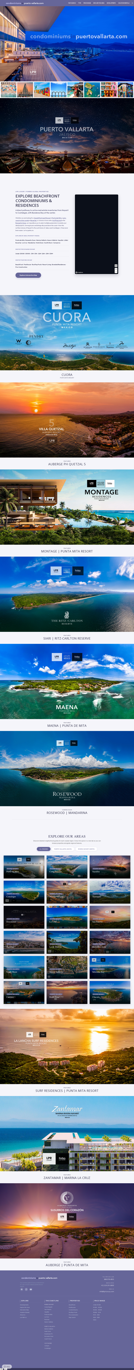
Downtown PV (48, 1334)
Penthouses (72, 1307)
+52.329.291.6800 (107, 1285)
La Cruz (24, 243)
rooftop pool (57, 220)
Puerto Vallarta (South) (63, 849)
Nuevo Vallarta (52, 240)
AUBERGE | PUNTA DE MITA (67, 1265)
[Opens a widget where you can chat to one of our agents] (7, 1367)
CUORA (67, 375)
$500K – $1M (97, 1312)
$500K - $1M (29, 253)
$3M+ (51, 253)
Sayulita (60, 240)
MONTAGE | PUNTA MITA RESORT (67, 551)
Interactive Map (24, 1310)
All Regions (43, 849)
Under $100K (97, 1305)
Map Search (72, 1317)
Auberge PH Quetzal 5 (67, 464)
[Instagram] (26, 1289)
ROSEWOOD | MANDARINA (67, 813)
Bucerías (34, 220)
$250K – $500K (97, 1310)
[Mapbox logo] (79, 272)
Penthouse (27, 264)
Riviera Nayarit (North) (86, 849)
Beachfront (72, 1305)
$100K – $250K (97, 1307)
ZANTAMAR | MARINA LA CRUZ (67, 1178)
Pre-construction (73, 1315)
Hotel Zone (47, 1331)
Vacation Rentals (25, 1312)
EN (1, 1369)
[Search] (132, 3)
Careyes (46, 1346)
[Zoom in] (116, 269)
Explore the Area (25, 1307)
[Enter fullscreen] (116, 265)
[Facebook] (21, 1289)
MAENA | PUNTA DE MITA (67, 726)
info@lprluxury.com (106, 1291)
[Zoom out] (116, 272)
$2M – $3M (96, 1317)
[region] (97, 234)
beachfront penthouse (42, 218)
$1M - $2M (37, 253)
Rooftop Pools (73, 1312)
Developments (24, 1305)
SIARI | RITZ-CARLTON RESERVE (67, 638)
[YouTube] (30, 1289)
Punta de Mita (57, 218)
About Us (22, 1315)
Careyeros (56, 243)
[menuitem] (72, 3)
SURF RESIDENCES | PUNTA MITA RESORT (67, 1091)
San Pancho (47, 1309)
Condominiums (73, 1310)
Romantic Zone (20, 223)
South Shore (48, 1339)
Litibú (66, 240)
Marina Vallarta (41, 240)
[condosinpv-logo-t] (25, 3)
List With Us (23, 1317)
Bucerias (46, 1319)
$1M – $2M (96, 1315)
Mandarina (31, 243)
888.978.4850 (109, 1279)
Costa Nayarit (48, 1307)
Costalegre (47, 1348)
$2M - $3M (45, 253)
